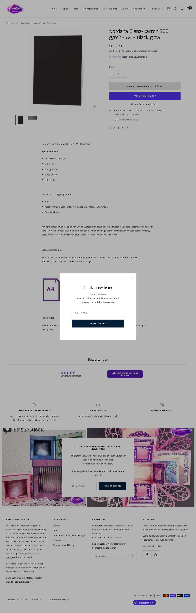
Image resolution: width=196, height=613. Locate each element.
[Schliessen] (131, 278)
